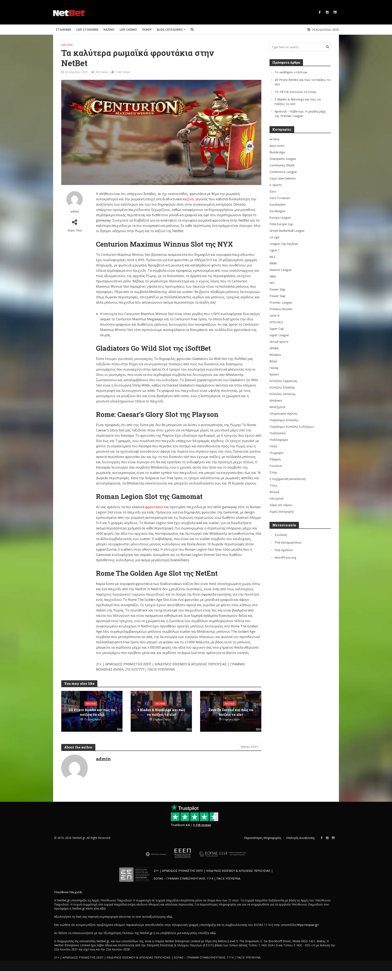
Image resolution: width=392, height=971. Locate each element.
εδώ (103, 908)
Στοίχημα (63, 29)
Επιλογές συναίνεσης (300, 838)
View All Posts (249, 746)
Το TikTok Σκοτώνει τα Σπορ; (295, 92)
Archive (67, 45)
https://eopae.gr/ (308, 925)
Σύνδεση (281, 535)
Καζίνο (109, 29)
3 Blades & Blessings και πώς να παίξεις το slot (161, 711)
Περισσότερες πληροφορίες (262, 838)
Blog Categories (170, 29)
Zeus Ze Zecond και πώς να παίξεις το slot (231, 711)
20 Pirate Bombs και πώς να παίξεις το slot (92, 711)
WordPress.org (285, 557)
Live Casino (128, 29)
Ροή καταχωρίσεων (288, 542)
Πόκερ (146, 29)
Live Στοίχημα (87, 29)
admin (74, 211)
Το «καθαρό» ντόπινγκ (291, 72)
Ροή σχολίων (284, 550)
